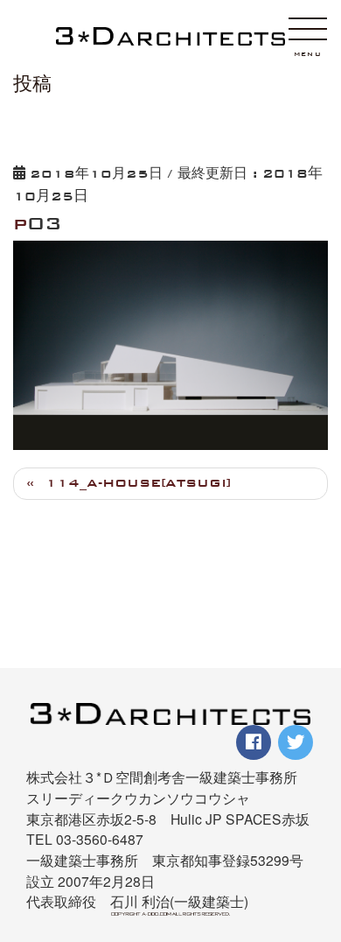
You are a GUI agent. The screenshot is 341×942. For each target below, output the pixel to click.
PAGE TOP (317, 838)
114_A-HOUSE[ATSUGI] (138, 482)
